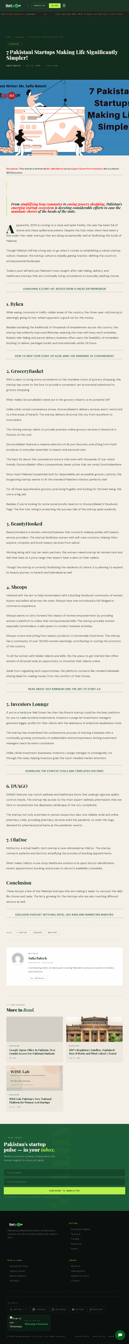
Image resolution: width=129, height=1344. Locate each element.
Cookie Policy (114, 1336)
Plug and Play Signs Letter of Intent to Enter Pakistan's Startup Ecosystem (57, 14)
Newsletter (39, 6)
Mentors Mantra (18, 1276)
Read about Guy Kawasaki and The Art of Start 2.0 (64, 689)
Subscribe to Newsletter (64, 1190)
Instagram (60, 1309)
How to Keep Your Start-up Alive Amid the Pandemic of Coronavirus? (64, 356)
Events (74, 1248)
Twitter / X (20, 1309)
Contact (75, 1280)
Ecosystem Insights (80, 1229)
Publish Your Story (80, 1276)
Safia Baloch (37, 958)
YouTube (79, 1309)
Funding (75, 1239)
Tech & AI (75, 1234)
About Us (75, 1266)
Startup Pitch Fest (19, 1266)
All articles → (38, 978)
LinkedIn (37, 933)
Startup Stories (17, 1271)
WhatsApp (52, 933)
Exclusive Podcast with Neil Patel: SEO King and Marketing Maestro (64, 914)
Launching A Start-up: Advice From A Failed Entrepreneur (64, 288)
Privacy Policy (82, 1336)
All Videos (15, 1280)
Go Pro (54, 6)
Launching (19, 37)
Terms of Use (98, 1336)
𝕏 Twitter (22, 933)
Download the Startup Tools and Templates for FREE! (64, 771)
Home (8, 37)
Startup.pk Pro (78, 1271)
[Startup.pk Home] (13, 5)
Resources (76, 1243)
